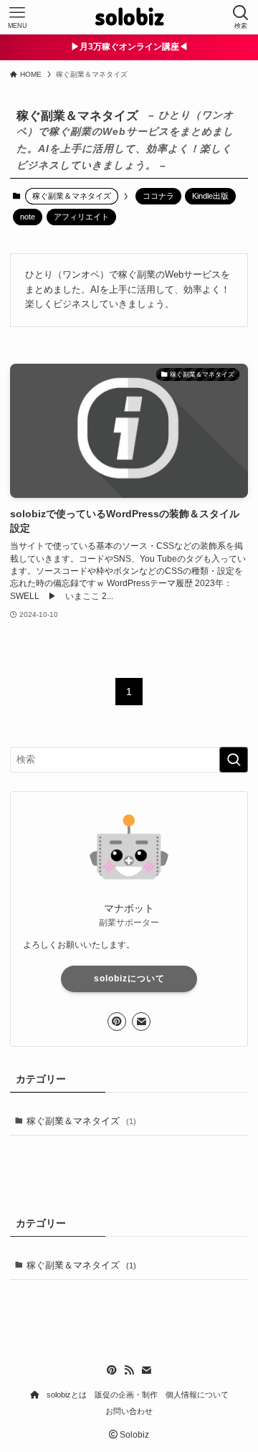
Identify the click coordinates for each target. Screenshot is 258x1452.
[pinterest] (117, 1021)
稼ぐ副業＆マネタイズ (81, 1121)
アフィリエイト (81, 216)
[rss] (129, 1370)
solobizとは (67, 1394)
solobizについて (129, 979)
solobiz (129, 17)
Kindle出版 (210, 196)
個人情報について (197, 1394)
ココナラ (158, 196)
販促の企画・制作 (126, 1394)
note (27, 216)
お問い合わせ (129, 1411)
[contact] (141, 1021)
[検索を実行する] (233, 760)
